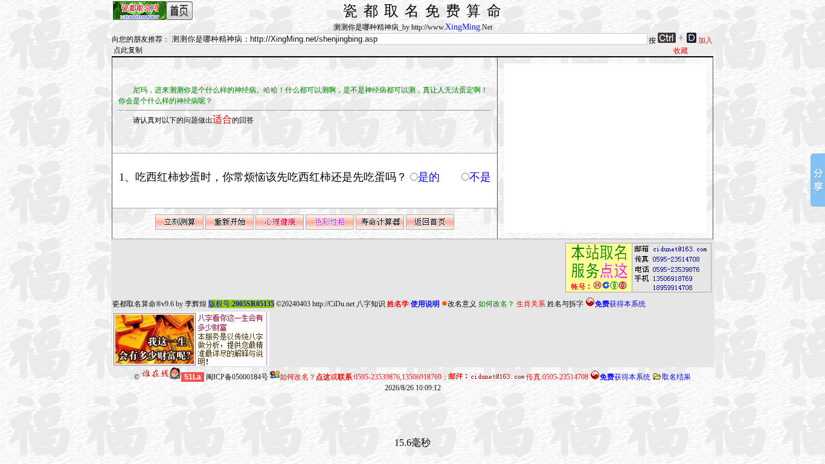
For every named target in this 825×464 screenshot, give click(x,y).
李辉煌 (196, 304)
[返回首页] (430, 227)
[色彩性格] (330, 227)
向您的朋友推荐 (137, 39)
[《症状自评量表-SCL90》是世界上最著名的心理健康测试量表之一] (279, 227)
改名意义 (462, 304)
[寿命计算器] (380, 227)
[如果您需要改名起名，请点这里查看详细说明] (634, 292)
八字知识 (370, 304)
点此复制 (128, 50)
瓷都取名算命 (134, 304)
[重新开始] (229, 227)
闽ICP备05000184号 (237, 377)
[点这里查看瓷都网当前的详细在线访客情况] (161, 377)
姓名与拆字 (565, 304)
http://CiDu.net (333, 304)
